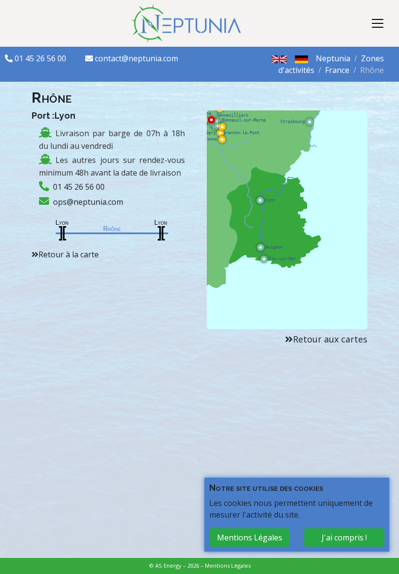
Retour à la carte (68, 254)
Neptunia (333, 58)
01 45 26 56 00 (41, 58)
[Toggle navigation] (377, 23)
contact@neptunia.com (136, 58)
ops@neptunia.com (88, 202)
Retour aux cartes (330, 339)
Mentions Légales (228, 565)
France (337, 70)
